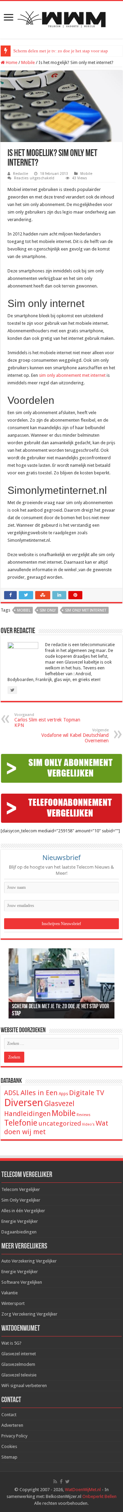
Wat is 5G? (11, 1343)
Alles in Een (39, 1093)
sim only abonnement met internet (72, 375)
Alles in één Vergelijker (23, 1210)
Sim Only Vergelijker (20, 1200)
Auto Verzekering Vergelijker (29, 1261)
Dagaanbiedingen (19, 1231)
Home (11, 62)
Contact (8, 1414)
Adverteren (12, 1425)
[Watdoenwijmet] (61, 18)
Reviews (84, 1115)
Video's (88, 1124)
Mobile (28, 62)
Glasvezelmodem (18, 1364)
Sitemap (9, 1457)
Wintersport (13, 1303)
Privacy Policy (14, 1435)
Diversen (23, 1103)
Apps (63, 1093)
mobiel (23, 610)
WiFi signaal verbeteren (24, 1385)
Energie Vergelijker (19, 1221)
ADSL (11, 1093)
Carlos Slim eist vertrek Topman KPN (47, 720)
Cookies (9, 1446)
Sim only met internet (85, 610)
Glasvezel (59, 1103)
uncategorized (59, 1123)
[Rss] (55, 1481)
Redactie (20, 173)
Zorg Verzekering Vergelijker (29, 1314)
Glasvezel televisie (19, 1375)
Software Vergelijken (21, 1282)
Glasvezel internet (18, 1353)
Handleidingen (27, 1114)
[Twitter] (67, 1481)
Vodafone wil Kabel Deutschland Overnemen (75, 735)
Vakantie (9, 1292)
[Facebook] (61, 1481)
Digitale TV (86, 1093)
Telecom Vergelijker (20, 1189)
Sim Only (48, 610)
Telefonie (20, 1123)
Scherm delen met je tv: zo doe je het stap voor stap (60, 50)
